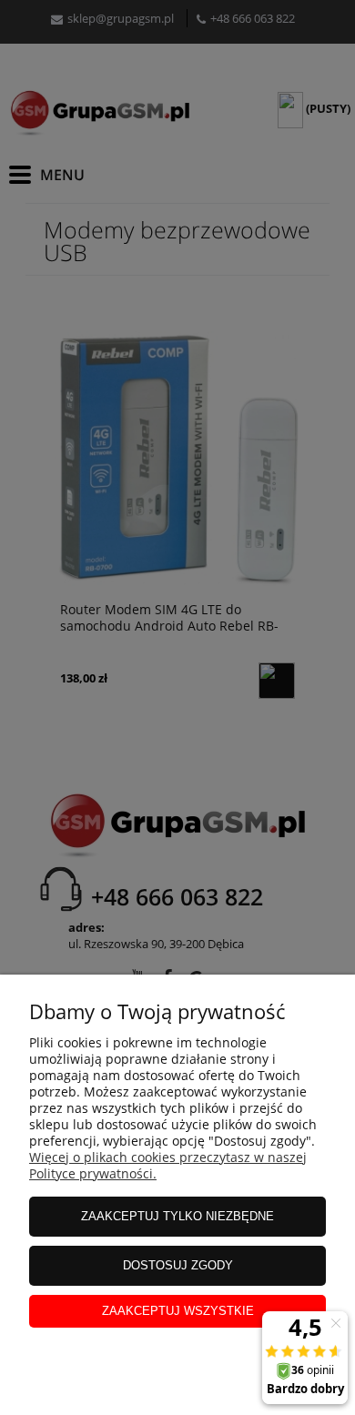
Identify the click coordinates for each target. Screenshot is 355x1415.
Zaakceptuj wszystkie (178, 1311)
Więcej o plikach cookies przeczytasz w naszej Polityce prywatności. (168, 1165)
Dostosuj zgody (178, 1265)
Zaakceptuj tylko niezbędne (177, 1216)
